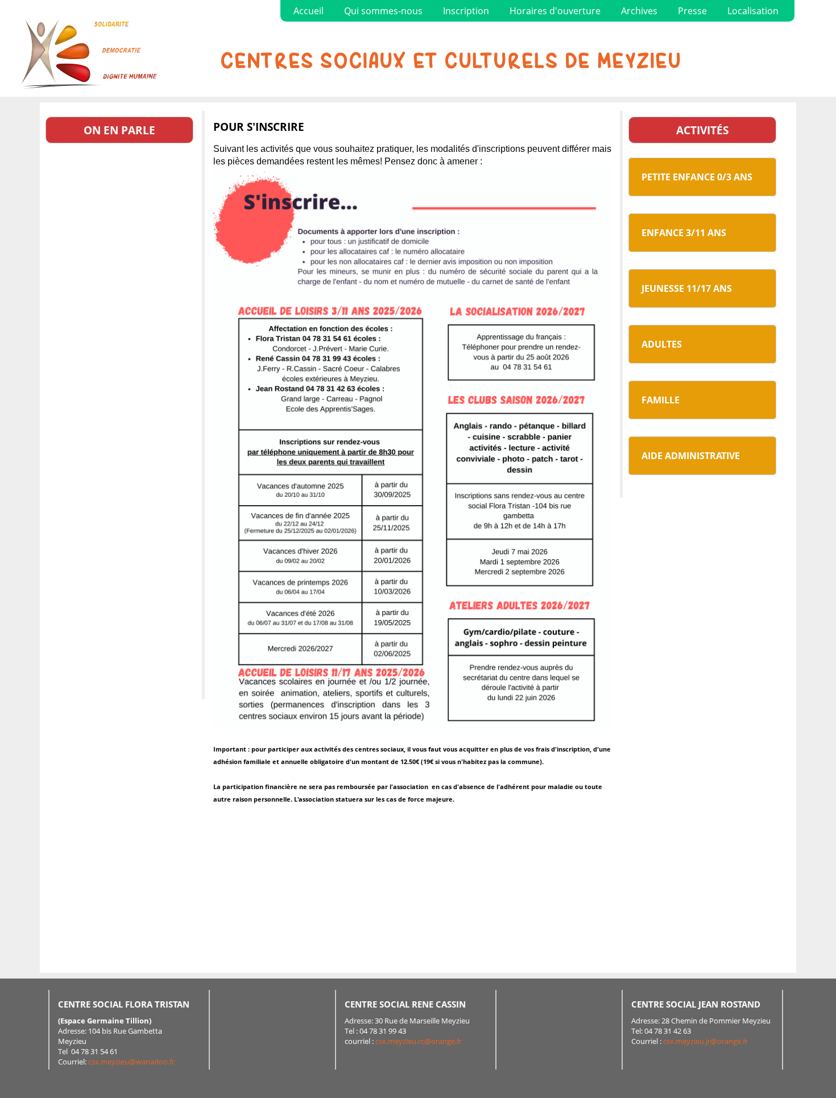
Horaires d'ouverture (555, 11)
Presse (692, 11)
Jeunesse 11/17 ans (687, 288)
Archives (639, 11)
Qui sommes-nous (383, 11)
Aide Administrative (691, 455)
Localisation (753, 11)
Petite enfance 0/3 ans (697, 177)
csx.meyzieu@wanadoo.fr (131, 1061)
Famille (661, 400)
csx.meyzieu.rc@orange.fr (418, 1041)
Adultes (662, 344)
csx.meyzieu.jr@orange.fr (705, 1041)
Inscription (466, 11)
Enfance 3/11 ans (684, 232)
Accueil (308, 11)
